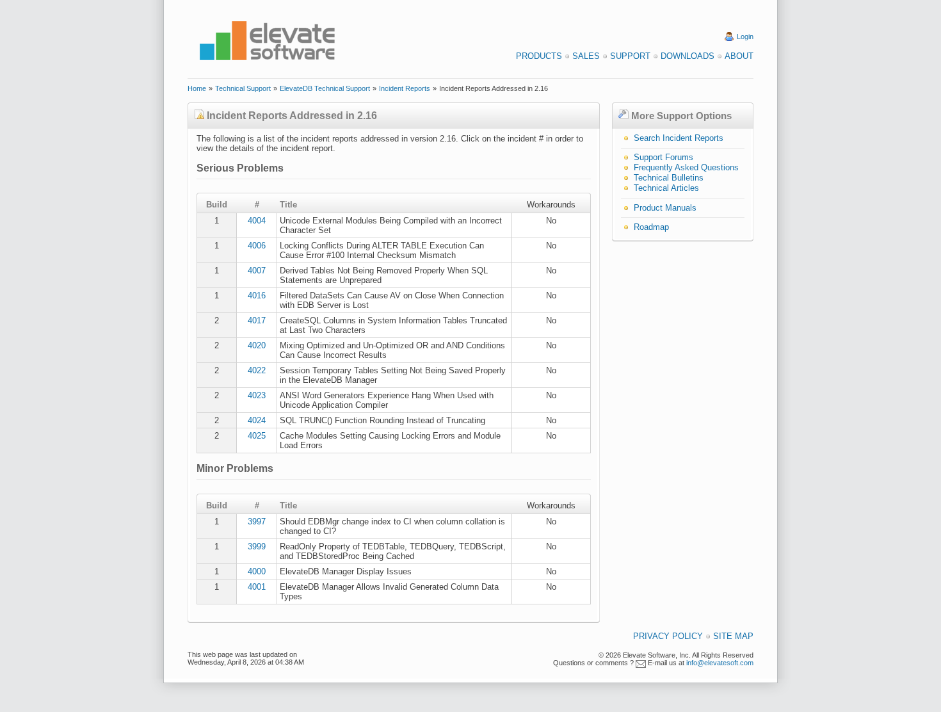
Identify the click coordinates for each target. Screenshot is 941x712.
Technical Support (243, 88)
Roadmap (651, 227)
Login (745, 36)
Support (630, 56)
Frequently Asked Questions (686, 167)
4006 (257, 245)
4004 (257, 220)
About (739, 56)
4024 (257, 420)
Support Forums (663, 157)
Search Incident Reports (678, 138)
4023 (257, 395)
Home (197, 88)
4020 (257, 345)
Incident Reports (404, 88)
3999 (257, 546)
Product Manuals (665, 208)
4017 (257, 320)
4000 (257, 571)
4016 (257, 295)
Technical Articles (666, 188)
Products (539, 56)
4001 (257, 587)
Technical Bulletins (669, 177)
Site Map (733, 636)
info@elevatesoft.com (719, 663)
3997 (257, 521)
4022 (257, 370)
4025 (257, 436)
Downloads (687, 56)
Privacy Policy (668, 636)
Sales (586, 56)
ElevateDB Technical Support (325, 88)
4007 (257, 270)
